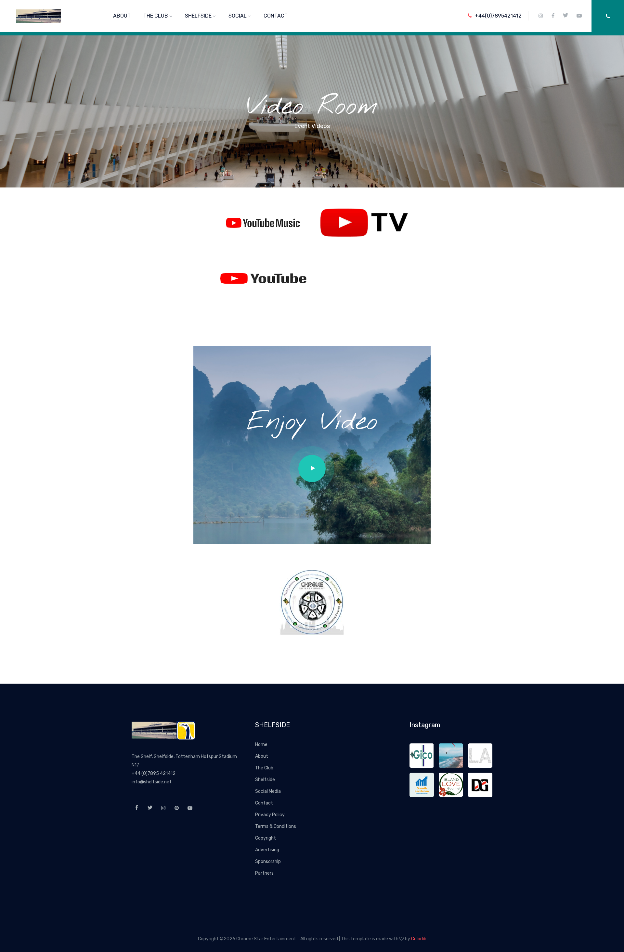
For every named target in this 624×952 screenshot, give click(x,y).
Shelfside (265, 779)
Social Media (268, 791)
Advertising (267, 850)
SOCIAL (238, 16)
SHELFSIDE (199, 16)
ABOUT (122, 16)
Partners (264, 873)
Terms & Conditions (275, 826)
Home (261, 744)
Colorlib (418, 939)
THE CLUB (156, 16)
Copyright (265, 838)
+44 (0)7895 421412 (154, 773)
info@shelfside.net (152, 782)
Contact (264, 803)
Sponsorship (268, 861)
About (261, 756)
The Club (264, 768)
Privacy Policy (270, 814)
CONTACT (276, 16)
